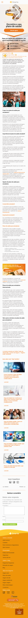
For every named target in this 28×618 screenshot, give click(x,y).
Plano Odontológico (8, 585)
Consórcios (5, 587)
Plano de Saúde (7, 575)
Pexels (18, 107)
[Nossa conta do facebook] (4, 592)
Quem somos (6, 540)
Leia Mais (6, 382)
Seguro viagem (6, 582)
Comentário (5, 505)
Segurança (5, 555)
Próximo (22, 486)
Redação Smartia (14, 43)
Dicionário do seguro (8, 565)
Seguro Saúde (11, 54)
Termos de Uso (6, 557)
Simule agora (8, 270)
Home (9, 53)
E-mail (4, 519)
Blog (4, 567)
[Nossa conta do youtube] (8, 592)
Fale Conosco (6, 547)
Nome (4, 516)
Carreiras (5, 542)
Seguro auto (6, 573)
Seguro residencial (7, 580)
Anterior (6, 486)
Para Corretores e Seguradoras (11, 545)
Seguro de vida (6, 577)
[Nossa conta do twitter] (13, 592)
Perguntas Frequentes (8, 563)
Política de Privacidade (8, 552)
